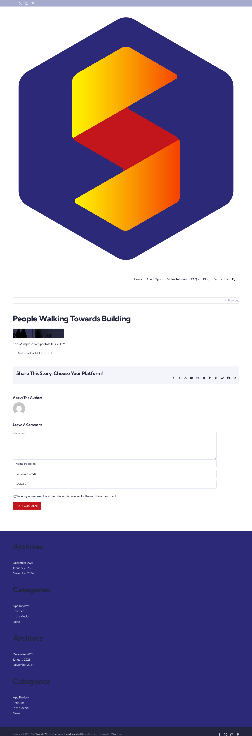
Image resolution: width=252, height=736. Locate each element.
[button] (233, 279)
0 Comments (47, 353)
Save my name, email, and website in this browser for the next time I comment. (66, 496)
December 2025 (23, 562)
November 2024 (23, 573)
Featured (19, 611)
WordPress (116, 734)
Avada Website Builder (48, 734)
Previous (233, 300)
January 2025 (22, 568)
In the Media (21, 616)
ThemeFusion (70, 734)
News (16, 621)
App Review (21, 606)
